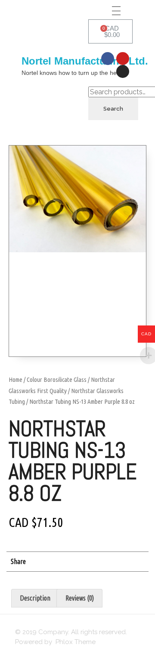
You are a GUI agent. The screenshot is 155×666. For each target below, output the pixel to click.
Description (35, 598)
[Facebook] (107, 58)
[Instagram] (122, 71)
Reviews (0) (79, 598)
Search (113, 108)
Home (15, 379)
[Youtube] (122, 58)
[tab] (35, 598)
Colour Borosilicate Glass (57, 379)
